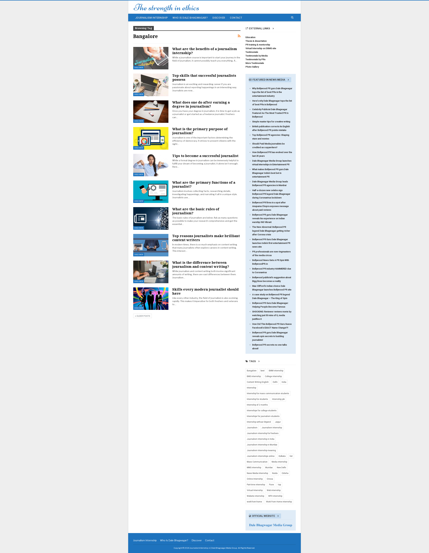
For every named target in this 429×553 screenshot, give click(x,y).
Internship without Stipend (259, 422)
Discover (218, 17)
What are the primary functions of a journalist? (203, 184)
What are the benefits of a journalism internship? (204, 51)
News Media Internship (257, 473)
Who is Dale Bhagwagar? (190, 17)
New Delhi (281, 467)
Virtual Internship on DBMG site (261, 48)
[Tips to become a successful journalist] (150, 165)
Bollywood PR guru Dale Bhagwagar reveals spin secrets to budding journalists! (270, 336)
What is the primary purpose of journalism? (200, 131)
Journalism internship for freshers (263, 433)
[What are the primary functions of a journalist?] (150, 191)
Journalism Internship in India (260, 439)
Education (250, 37)
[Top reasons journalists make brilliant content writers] (150, 245)
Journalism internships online (260, 456)
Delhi (275, 382)
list (291, 456)
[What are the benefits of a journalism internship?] (150, 58)
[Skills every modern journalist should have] (150, 298)
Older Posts (143, 316)
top (279, 484)
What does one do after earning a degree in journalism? (201, 104)
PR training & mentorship (258, 44)
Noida (275, 473)
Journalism (252, 427)
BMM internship (276, 371)
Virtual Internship (255, 490)
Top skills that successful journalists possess (204, 77)
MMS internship (254, 467)
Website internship (255, 496)
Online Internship (255, 479)
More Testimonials (255, 63)
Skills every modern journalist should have (205, 291)
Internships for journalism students (263, 416)
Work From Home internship (279, 502)
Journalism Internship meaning (261, 450)
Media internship (279, 462)
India (284, 382)
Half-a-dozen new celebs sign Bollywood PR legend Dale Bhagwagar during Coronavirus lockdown (271, 194)
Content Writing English (258, 382)
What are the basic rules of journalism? (195, 211)
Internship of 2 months (257, 405)
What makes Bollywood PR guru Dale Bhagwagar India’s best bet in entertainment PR (270, 173)
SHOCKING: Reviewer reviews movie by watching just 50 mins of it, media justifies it (271, 315)
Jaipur (278, 422)
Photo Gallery (252, 67)
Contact (236, 17)
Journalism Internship (151, 17)
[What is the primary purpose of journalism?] (150, 138)
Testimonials (252, 52)
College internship (273, 376)
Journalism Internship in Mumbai (262, 445)
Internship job (278, 399)
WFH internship (275, 496)
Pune (271, 484)
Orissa (270, 479)
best (263, 371)
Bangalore (251, 371)
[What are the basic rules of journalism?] (150, 218)
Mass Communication (257, 462)
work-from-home (254, 502)
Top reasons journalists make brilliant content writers (206, 238)
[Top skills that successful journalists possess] (150, 85)
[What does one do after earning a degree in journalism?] (150, 111)
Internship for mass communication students (268, 393)
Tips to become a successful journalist (205, 155)
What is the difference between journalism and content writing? (200, 264)
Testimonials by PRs (255, 59)
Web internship (274, 490)
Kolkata (282, 456)
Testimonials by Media (257, 55)
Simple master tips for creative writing (271, 121)
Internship (251, 388)
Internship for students (257, 399)
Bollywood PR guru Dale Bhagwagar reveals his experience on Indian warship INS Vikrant (270, 218)
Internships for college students (262, 410)
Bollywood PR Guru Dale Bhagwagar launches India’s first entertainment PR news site (271, 243)
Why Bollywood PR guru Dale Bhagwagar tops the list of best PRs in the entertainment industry (272, 92)
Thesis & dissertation (256, 41)
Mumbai (269, 467)
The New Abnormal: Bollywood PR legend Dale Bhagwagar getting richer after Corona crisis (271, 231)
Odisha (285, 473)
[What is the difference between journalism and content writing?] (150, 272)
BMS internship (254, 376)
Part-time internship (256, 484)
